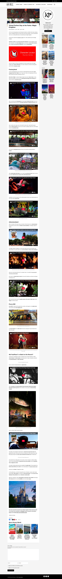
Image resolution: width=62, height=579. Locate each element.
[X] (54, 1)
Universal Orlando (41, 4)
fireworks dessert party (33, 466)
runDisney (50, 4)
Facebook (22, 511)
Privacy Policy (20, 577)
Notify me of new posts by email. (13, 567)
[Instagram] (56, 1)
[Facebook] (52, 1)
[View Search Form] (54, 4)
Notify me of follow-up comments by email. (15, 565)
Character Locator (20, 37)
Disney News (19, 4)
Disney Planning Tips (29, 4)
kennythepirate (12, 29)
